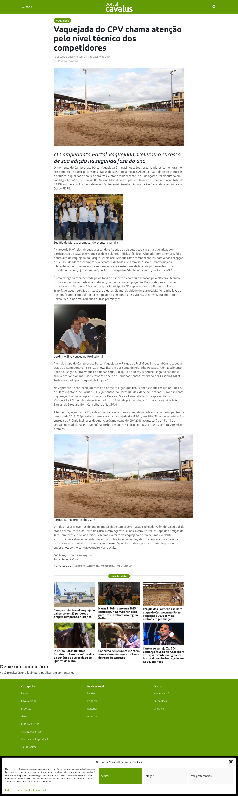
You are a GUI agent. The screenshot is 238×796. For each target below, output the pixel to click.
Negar (149, 776)
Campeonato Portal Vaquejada (95, 566)
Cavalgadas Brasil (31, 731)
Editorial (92, 708)
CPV (120, 566)
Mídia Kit (158, 708)
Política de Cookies (14, 789)
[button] (231, 762)
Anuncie (92, 716)
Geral (24, 716)
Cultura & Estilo (30, 724)
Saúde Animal (29, 747)
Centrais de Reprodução (35, 739)
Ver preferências (201, 776)
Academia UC (161, 693)
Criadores (93, 701)
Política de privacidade (36, 789)
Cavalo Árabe (28, 701)
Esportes (26, 708)
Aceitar (105, 776)
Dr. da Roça (160, 701)
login (30, 673)
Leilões (91, 693)
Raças (24, 693)
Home (128, 566)
